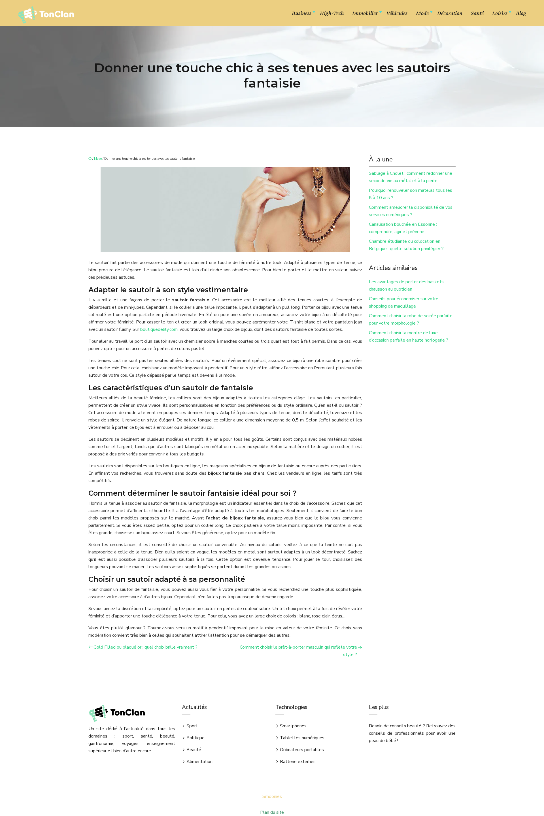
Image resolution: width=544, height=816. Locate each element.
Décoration (449, 13)
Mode (422, 13)
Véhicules (396, 13)
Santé (477, 13)
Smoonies (272, 796)
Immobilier (365, 13)
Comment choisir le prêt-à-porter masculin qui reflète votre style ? (298, 651)
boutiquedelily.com (159, 329)
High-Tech (332, 13)
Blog (521, 13)
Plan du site (272, 812)
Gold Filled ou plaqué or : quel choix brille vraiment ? (145, 647)
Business (301, 13)
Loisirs (499, 13)
